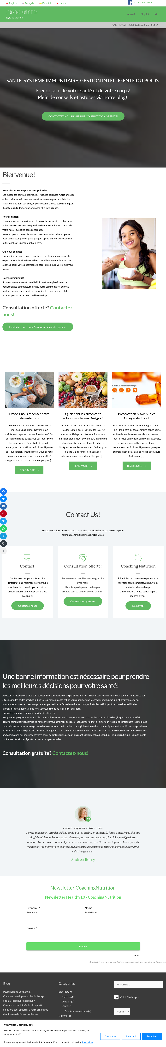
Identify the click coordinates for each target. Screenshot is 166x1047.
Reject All (131, 1036)
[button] (156, 14)
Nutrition (67, 996)
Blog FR (63, 991)
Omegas (66, 1001)
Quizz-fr (63, 1015)
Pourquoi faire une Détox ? (17, 991)
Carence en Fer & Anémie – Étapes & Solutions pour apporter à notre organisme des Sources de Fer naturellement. (25, 1010)
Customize (110, 1036)
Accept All (152, 1036)
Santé (65, 1005)
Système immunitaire (76, 1011)
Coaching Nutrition (22, 12)
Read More (87, 1042)
